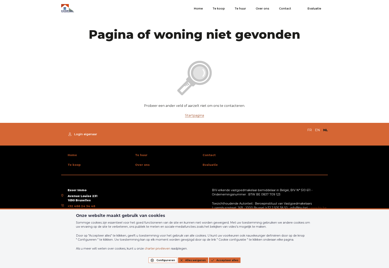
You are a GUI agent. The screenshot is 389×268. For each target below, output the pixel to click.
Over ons (262, 8)
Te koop (219, 8)
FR (309, 130)
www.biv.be (318, 208)
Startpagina (194, 115)
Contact (285, 8)
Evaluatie (314, 8)
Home (198, 8)
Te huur (240, 8)
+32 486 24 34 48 (81, 206)
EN (317, 130)
